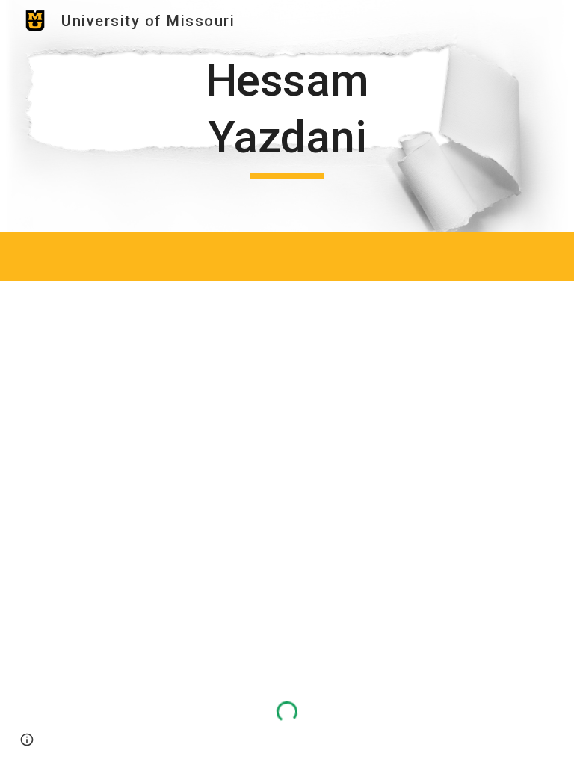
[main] (287, 115)
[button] (26, 739)
